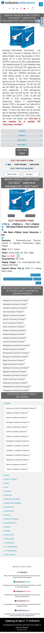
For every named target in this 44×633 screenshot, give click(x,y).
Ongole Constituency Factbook (14, 364)
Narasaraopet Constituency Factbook (16, 353)
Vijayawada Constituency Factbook (15, 383)
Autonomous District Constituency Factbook (21, 408)
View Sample (30, 216)
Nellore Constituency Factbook (14, 360)
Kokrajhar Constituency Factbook (17, 446)
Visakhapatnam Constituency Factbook (17, 386)
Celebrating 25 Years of (15, 620)
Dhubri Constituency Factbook (16, 418)
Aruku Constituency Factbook (13, 311)
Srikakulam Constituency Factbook (15, 375)
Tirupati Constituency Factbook (14, 379)
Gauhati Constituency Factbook (17, 427)
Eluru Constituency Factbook (13, 323)
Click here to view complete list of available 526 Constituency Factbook (21, 121)
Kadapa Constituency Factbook (14, 334)
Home (38, 283)
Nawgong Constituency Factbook (17, 460)
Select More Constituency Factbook (18, 279)
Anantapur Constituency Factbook (15, 308)
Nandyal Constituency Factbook (14, 349)
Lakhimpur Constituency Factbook (18, 451)
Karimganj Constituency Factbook (18, 441)
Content (11, 216)
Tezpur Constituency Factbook (17, 469)
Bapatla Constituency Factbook (14, 315)
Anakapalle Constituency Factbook (15, 304)
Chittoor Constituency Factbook (14, 319)
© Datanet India (22, 630)
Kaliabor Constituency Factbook (17, 436)
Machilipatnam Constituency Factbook (16, 345)
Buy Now (37, 279)
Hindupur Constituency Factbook (14, 330)
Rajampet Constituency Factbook (15, 371)
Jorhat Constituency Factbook (16, 432)
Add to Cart (35, 275)
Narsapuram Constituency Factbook (16, 356)
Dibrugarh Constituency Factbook (18, 422)
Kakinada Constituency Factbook (15, 338)
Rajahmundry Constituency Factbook (16, 368)
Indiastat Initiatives (22, 567)
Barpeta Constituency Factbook (17, 413)
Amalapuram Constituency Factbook (16, 300)
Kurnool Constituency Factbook (14, 341)
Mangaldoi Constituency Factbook (18, 455)
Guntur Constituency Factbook (14, 326)
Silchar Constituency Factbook (16, 465)
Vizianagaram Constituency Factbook (16, 390)
